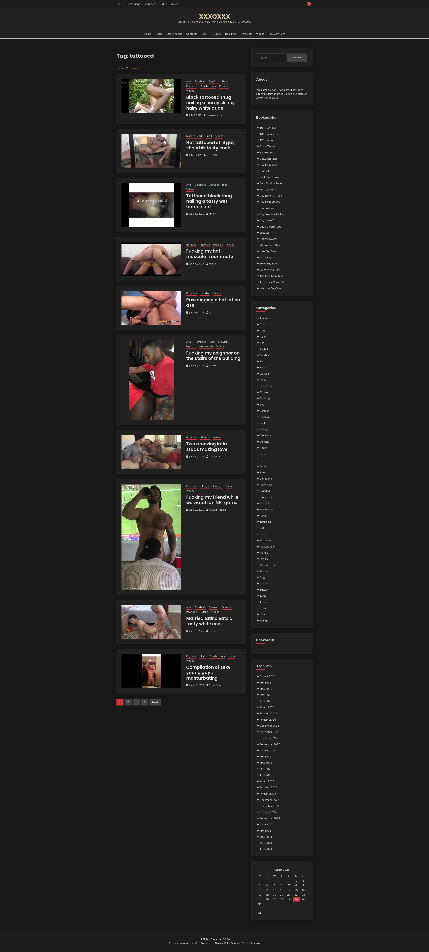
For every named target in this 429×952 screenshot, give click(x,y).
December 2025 (269, 725)
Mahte (212, 263)
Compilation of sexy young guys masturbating (208, 672)
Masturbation (267, 546)
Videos (260, 33)
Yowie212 (212, 155)
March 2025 (267, 781)
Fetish (263, 466)
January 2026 (268, 719)
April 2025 (266, 775)
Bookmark (231, 33)
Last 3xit (265, 232)
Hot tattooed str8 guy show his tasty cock (210, 145)
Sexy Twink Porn (270, 269)
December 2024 (269, 799)
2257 (119, 4)
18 (267, 894)
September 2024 (270, 818)
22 (296, 894)
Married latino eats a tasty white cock (209, 621)
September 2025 (270, 744)
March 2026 (267, 707)
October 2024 (268, 812)
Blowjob (205, 244)
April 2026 (266, 701)
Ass (262, 342)
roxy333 (213, 365)
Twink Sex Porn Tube (272, 282)
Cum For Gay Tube (271, 183)
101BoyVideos (269, 134)
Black (225, 81)
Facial (263, 454)
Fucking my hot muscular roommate (209, 254)
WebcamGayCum (270, 288)
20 (281, 894)
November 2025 (270, 731)
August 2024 (267, 824)
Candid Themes (251, 943)
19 (274, 894)
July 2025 (265, 756)
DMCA (163, 4)
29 (296, 899)
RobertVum (215, 685)
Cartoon (264, 410)
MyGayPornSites (270, 245)
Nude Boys (266, 257)
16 (303, 890)
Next (155, 702)
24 (260, 899)
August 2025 (267, 750)
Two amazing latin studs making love (207, 446)
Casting (264, 417)
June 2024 (266, 836)
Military (264, 558)
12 (274, 890)
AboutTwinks (268, 146)
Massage (265, 540)
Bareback (200, 81)
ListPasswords (269, 238)
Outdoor (224, 86)
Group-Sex (266, 497)
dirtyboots (214, 456)
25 (267, 899)
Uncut (209, 136)
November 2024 (270, 806)
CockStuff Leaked (270, 177)
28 (289, 899)
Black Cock (266, 386)
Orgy (262, 577)
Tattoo (264, 589)
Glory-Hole (266, 484)
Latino (204, 611)
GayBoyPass (267, 208)
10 (260, 890)
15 (296, 890)
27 (281, 899)
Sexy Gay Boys (269, 263)
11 (267, 890)
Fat (262, 460)
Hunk (229, 486)
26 (274, 899)
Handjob (218, 244)
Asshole (264, 349)
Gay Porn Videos (270, 201)
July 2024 (265, 830)
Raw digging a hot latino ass (213, 302)
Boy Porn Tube (269, 165)
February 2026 (269, 713)
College (264, 429)
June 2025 (266, 762)
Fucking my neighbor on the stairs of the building (213, 356)
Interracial (192, 611)
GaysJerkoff (267, 220)
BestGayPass (268, 152)
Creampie (265, 435)
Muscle (264, 571)
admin (212, 631)
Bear (262, 367)
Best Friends (134, 4)
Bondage (265, 398)
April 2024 (266, 849)
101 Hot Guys (268, 127)
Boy (262, 404)
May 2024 (266, 843)
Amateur (265, 318)
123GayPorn (267, 140)
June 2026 (266, 688)
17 (260, 894)
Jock (262, 528)
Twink (231, 656)
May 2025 (266, 769)
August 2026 (267, 676)
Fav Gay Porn (277, 33)
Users (174, 4)
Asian (263, 336)
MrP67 (212, 213)
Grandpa (265, 491)
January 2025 (268, 793)
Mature (264, 552)
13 (281, 890)
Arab (262, 330)
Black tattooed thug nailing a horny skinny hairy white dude (210, 102)
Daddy (264, 447)
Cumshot (191, 86)
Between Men (268, 158)
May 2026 (266, 694)
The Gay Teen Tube (272, 276)
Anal (188, 81)
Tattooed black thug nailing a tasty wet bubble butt (209, 201)
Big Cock (214, 81)
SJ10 (211, 312)
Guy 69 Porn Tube (270, 226)
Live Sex (246, 33)
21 (289, 894)
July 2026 (265, 682)
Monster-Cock (208, 86)
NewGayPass (268, 251)
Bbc (262, 361)
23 (303, 894)
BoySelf (264, 171)
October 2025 (268, 738)
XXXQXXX (214, 16)
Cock (263, 423)
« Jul (258, 912)
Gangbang (266, 478)
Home (147, 33)
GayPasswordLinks (271, 214)
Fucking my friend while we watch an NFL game (212, 500)
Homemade (206, 346)
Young (263, 620)
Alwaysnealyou (217, 509)
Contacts (150, 4)
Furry (263, 472)
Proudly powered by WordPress (188, 943)
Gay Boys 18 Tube (271, 195)
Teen (263, 595)
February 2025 (269, 787)
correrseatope (214, 115)
